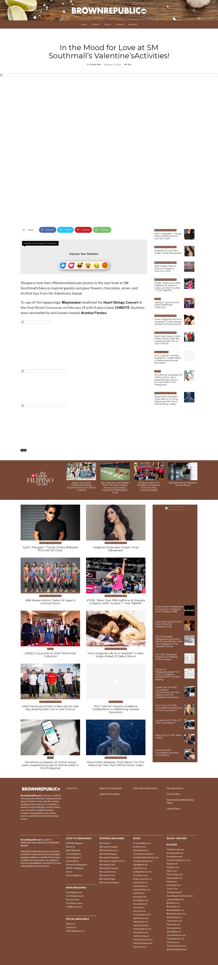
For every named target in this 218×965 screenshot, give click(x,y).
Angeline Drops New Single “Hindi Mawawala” (168, 251)
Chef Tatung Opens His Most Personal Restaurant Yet (168, 624)
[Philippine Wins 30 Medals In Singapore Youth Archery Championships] (149, 471)
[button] (193, 10)
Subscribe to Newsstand (145, 788)
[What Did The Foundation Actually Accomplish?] (189, 754)
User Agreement (175, 788)
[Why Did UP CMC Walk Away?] (189, 739)
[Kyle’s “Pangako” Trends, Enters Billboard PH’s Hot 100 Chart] (189, 234)
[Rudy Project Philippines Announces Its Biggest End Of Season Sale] (189, 610)
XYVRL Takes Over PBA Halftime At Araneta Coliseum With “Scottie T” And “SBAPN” (167, 287)
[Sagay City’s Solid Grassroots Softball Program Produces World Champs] (81, 471)
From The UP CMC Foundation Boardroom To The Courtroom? (168, 708)
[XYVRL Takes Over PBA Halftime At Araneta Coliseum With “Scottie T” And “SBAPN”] (189, 283)
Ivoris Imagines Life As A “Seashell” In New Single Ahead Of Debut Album (168, 321)
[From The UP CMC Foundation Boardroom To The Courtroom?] (189, 709)
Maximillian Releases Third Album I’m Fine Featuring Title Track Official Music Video (166, 400)
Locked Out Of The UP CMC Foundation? (168, 721)
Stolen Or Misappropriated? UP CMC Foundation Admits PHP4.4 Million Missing (167, 674)
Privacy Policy (173, 794)
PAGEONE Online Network (165, 230)
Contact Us (71, 788)
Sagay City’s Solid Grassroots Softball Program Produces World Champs (81, 486)
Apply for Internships (110, 794)
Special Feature (161, 352)
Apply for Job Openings (111, 788)
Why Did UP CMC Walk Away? (168, 736)
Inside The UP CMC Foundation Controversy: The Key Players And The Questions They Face (167, 692)
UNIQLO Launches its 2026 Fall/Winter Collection (166, 305)
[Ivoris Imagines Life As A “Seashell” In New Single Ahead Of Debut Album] (189, 320)
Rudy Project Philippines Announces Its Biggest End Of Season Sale (169, 609)
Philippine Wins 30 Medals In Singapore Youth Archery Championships (148, 486)
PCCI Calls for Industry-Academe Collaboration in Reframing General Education (167, 359)
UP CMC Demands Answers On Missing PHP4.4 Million (166, 657)
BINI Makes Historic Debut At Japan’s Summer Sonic (165, 268)
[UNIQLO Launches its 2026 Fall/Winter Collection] (189, 303)
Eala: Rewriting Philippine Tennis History (183, 484)
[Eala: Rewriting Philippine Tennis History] (182, 471)
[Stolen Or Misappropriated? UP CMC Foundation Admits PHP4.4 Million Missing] (189, 673)
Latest (24, 450)
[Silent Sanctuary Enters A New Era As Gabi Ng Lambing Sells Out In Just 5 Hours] (189, 337)
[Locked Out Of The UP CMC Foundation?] (189, 724)
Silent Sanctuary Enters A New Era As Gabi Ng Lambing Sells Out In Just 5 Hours (167, 340)
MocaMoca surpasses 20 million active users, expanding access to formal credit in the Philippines (168, 379)
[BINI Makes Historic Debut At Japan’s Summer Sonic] (189, 267)
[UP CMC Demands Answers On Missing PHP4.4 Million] (189, 658)
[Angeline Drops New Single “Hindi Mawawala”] (189, 251)
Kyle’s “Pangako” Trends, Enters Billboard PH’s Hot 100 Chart (168, 236)
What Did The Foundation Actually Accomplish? (166, 752)
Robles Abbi (95, 64)
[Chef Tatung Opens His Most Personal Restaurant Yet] (189, 625)
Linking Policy (173, 808)
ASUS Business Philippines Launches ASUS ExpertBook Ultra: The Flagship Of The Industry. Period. (168, 641)
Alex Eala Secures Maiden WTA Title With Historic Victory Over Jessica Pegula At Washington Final (115, 487)
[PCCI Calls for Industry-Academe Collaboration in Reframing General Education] (189, 356)
